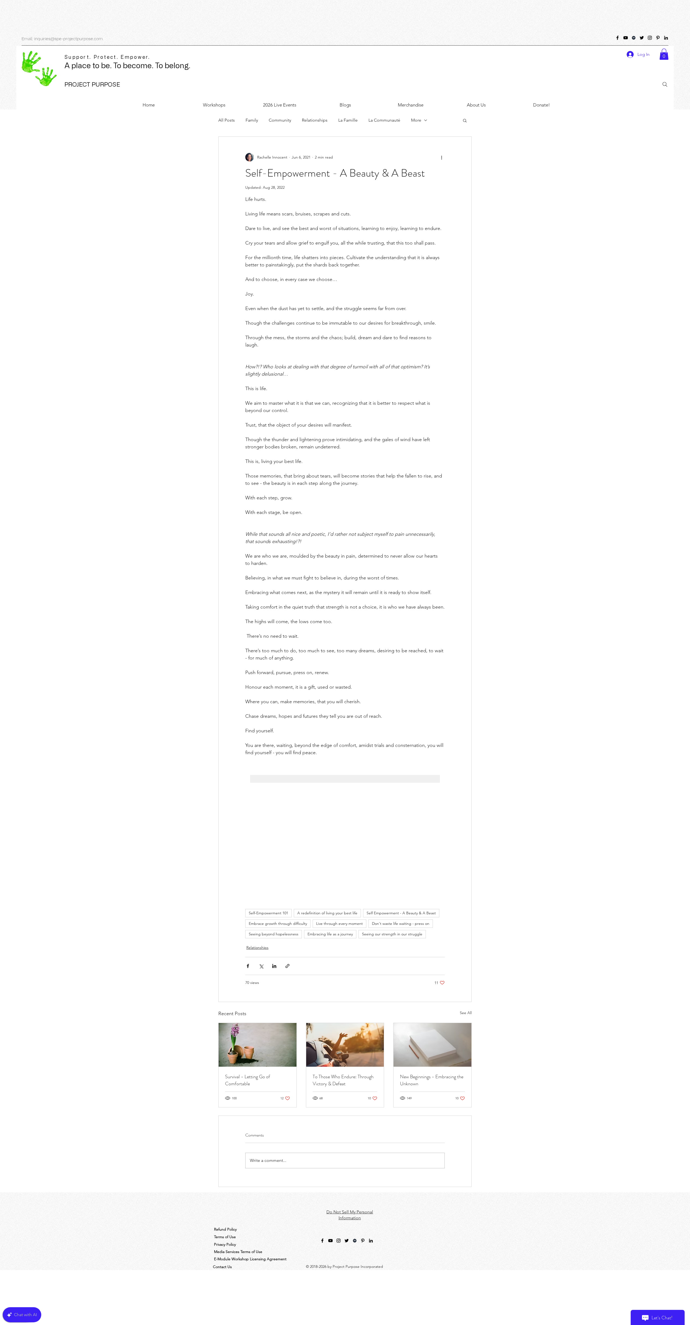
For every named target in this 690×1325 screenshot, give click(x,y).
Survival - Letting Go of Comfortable (247, 1080)
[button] (664, 54)
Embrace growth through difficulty (278, 923)
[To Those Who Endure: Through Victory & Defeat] (345, 1045)
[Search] (665, 84)
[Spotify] (633, 37)
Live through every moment (339, 923)
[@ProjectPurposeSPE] (617, 37)
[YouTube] (625, 37)
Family (252, 120)
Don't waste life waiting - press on (400, 923)
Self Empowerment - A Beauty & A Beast (401, 913)
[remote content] (345, 829)
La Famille (348, 120)
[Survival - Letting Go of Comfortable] (257, 1045)
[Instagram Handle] (650, 37)
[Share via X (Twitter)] (261, 966)
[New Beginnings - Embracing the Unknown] (432, 1045)
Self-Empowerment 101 (268, 913)
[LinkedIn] (666, 37)
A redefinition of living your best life (327, 913)
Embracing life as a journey (330, 934)
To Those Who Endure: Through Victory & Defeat (343, 1080)
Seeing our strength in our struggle (392, 934)
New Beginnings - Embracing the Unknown (431, 1080)
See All (466, 1012)
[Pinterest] (658, 37)
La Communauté (384, 120)
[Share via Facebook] (247, 966)
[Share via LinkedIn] (274, 966)
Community (280, 120)
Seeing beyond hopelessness (273, 934)
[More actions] (441, 157)
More (416, 120)
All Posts (226, 120)
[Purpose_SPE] (641, 37)
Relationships (314, 120)
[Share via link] (287, 966)
